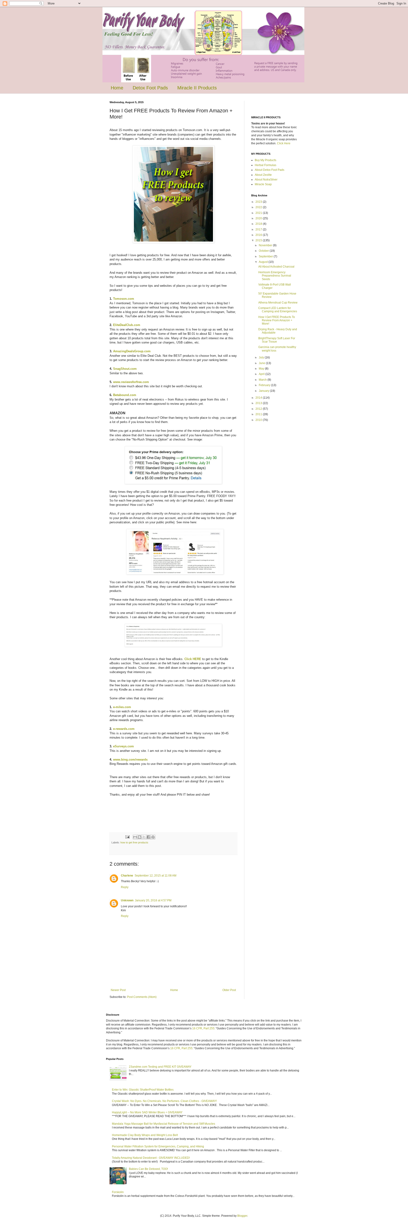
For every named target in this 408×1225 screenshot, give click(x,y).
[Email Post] (127, 836)
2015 (259, 240)
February (265, 385)
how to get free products (134, 842)
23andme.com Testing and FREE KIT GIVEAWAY (160, 1066)
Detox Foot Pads (150, 87)
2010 (259, 420)
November (266, 245)
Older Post (229, 990)
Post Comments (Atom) (142, 997)
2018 (259, 223)
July (262, 357)
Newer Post (118, 990)
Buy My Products (265, 160)
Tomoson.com (124, 298)
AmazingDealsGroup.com (132, 351)
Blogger (242, 1215)
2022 (259, 207)
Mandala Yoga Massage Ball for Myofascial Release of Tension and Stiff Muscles (163, 1123)
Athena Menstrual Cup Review (278, 302)
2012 (259, 408)
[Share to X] (144, 837)
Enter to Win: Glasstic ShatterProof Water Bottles (143, 1089)
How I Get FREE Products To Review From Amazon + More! (276, 320)
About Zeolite (263, 174)
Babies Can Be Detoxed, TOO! (148, 1169)
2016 (259, 235)
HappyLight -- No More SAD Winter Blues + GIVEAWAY (147, 1112)
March (263, 379)
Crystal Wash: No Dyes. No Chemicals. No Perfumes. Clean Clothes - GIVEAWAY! (164, 1101)
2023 (259, 201)
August (263, 262)
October (264, 250)
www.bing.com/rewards (130, 759)
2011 (259, 414)
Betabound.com (124, 395)
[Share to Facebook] (148, 837)
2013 (259, 403)
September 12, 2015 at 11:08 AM (155, 875)
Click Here (283, 143)
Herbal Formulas (265, 165)
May (262, 368)
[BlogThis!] (139, 837)
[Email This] (135, 837)
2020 (259, 218)
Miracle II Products (197, 87)
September (266, 256)
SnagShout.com (125, 368)
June (262, 363)
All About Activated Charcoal (276, 266)
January (264, 390)
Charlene (127, 875)
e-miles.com (121, 707)
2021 (259, 213)
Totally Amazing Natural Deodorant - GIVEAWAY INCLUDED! (151, 1157)
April (262, 374)
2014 (259, 397)
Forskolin (118, 1192)
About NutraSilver (266, 179)
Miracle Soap (263, 184)
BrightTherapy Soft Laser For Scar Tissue (276, 340)
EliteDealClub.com (126, 325)
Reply (124, 887)
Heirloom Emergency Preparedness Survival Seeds (274, 276)
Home (117, 87)
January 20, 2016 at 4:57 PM (153, 900)
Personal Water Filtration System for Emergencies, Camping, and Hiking (158, 1146)
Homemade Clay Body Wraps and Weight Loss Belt (145, 1135)
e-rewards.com (124, 729)
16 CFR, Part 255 (203, 1028)
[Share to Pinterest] (153, 837)
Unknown (127, 900)
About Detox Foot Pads (269, 170)
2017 (259, 229)
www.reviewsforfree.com (131, 382)
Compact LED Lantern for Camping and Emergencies (277, 309)
